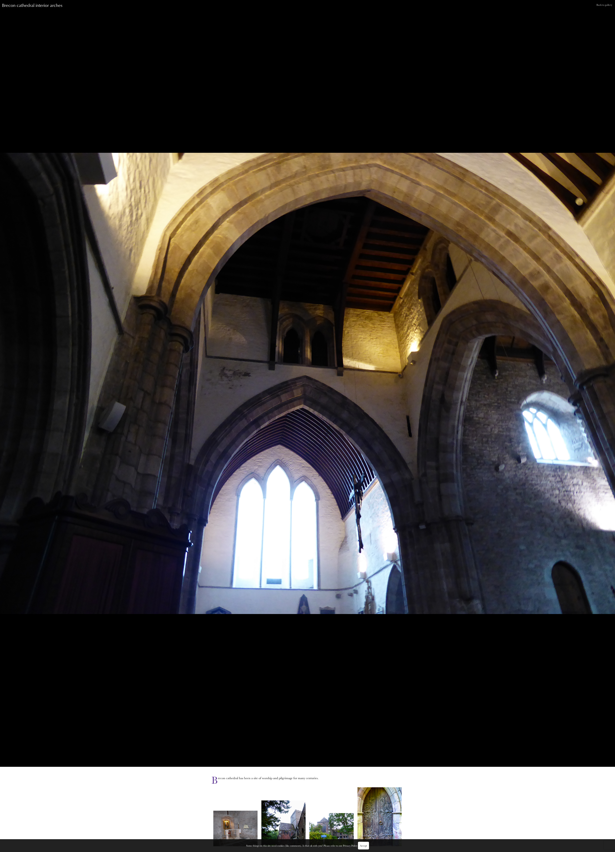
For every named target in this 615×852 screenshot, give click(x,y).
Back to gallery (604, 5)
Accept (363, 846)
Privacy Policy (350, 846)
